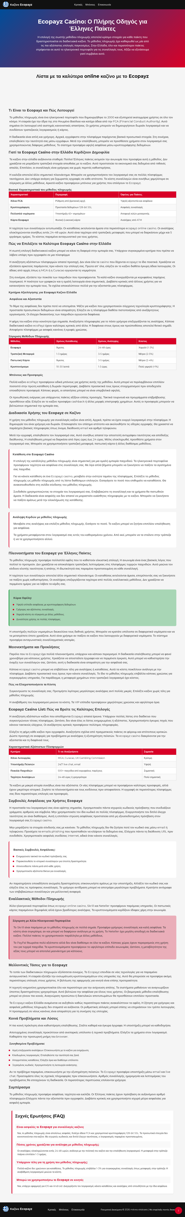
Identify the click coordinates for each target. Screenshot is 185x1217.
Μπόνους (90, 4)
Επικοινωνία (104, 4)
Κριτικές (78, 4)
